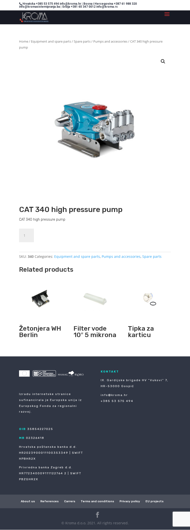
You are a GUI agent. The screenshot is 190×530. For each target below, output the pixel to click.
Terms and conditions (97, 501)
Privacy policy (129, 501)
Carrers (69, 501)
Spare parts (82, 41)
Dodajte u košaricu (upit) (70, 234)
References (49, 501)
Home (23, 41)
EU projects (154, 501)
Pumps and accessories (110, 41)
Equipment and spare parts (51, 41)
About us (28, 501)
